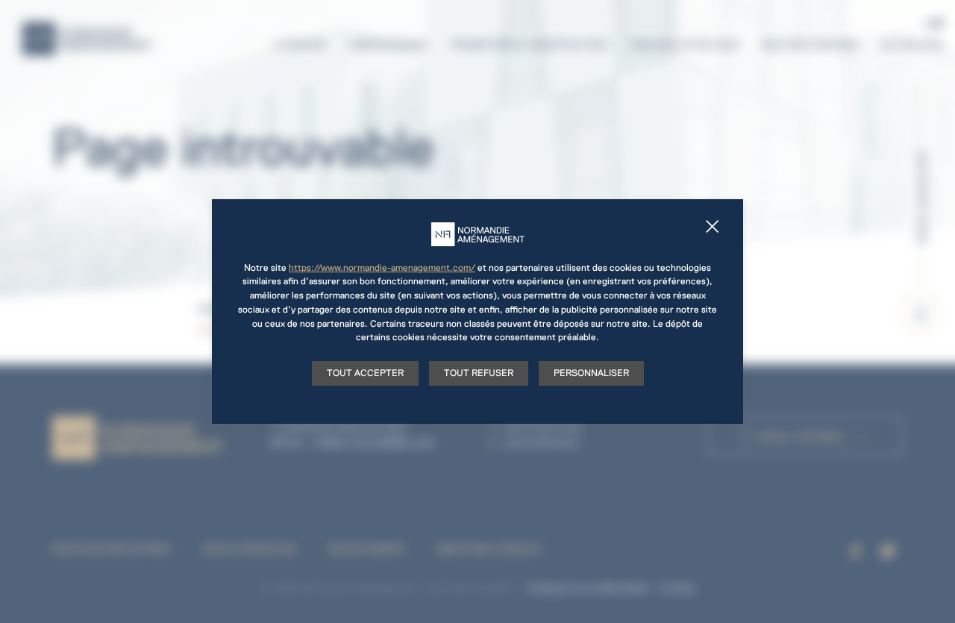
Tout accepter (365, 373)
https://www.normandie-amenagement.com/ (382, 268)
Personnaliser (591, 373)
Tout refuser (478, 373)
